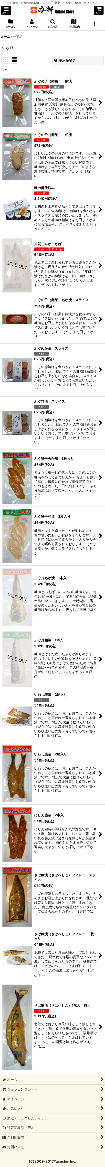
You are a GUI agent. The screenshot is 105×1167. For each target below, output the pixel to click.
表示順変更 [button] (67, 60)
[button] (6, 10)
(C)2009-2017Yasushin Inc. (52, 1161)
